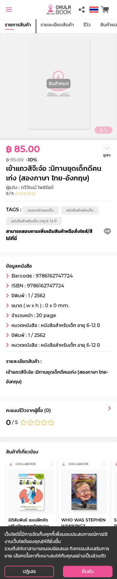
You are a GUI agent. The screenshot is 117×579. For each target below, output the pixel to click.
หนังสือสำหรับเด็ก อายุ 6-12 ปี (34, 221)
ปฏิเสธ (29, 571)
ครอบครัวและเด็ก (41, 210)
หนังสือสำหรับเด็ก (80, 210)
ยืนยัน (88, 571)
